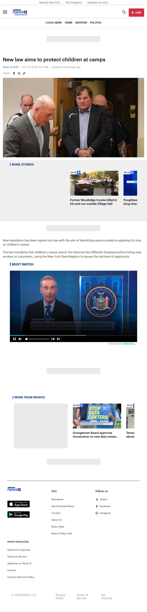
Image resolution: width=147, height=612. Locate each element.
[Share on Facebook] (14, 73)
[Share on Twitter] (19, 73)
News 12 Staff (10, 67)
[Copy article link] (24, 73)
